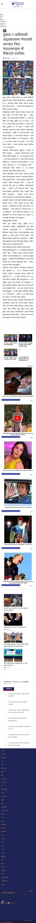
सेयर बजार (3, 870)
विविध (2, 874)
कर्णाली (2, 814)
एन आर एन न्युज (4, 810)
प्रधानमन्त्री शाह (3, 26)
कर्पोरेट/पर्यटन (4, 796)
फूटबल (2, 863)
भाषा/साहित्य (3, 824)
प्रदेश (2, 800)
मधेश (2, 803)
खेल (4, 30)
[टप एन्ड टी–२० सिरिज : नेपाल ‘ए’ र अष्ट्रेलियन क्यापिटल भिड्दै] (10, 355)
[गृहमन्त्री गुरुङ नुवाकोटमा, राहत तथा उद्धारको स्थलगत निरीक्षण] (13, 606)
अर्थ (2, 761)
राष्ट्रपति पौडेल (3, 21)
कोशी (2, 817)
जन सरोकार (3, 757)
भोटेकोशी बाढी (2, 25)
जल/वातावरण (3, 778)
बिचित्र (2, 842)
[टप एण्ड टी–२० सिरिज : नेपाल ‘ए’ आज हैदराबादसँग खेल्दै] (10, 341)
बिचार (2, 775)
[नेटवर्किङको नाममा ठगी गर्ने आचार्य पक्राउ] (13, 625)
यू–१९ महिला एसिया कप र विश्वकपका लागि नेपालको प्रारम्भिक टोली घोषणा (24, 358)
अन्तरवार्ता (3, 828)
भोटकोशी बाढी (2, 23)
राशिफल (1, 16)
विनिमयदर (2, 19)
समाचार (2, 750)
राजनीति (2, 754)
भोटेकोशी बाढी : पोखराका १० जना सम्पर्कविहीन (16, 682)
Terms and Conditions (7, 922)
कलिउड (2, 793)
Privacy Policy (27, 920)
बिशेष (2, 835)
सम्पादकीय (3, 831)
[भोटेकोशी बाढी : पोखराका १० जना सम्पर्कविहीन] (13, 669)
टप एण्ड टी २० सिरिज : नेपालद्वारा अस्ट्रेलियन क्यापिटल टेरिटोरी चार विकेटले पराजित (25, 344)
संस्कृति (2, 884)
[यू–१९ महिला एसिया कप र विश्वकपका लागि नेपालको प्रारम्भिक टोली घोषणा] (25, 350)
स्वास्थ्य (2, 845)
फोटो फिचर (3, 782)
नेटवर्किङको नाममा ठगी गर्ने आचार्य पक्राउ (15, 627)
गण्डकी (2, 852)
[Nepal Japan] (18, 3)
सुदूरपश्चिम (3, 856)
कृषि (2, 859)
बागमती (2, 849)
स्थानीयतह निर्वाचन (4, 877)
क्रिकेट (2, 866)
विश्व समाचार (3, 768)
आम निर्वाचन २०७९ (5, 881)
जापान (2, 764)
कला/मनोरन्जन (4, 789)
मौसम (1, 18)
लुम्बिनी (2, 821)
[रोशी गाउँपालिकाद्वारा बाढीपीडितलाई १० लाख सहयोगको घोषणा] (13, 661)
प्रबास (2, 771)
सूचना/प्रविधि (4, 807)
